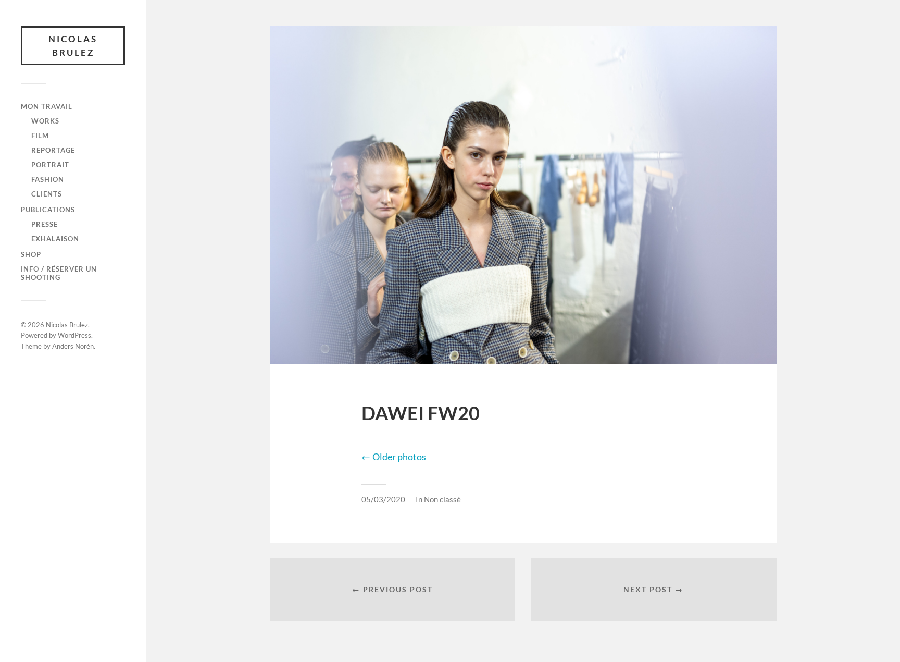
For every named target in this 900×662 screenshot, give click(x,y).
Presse (44, 224)
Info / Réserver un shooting (59, 273)
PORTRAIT (50, 165)
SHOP (31, 254)
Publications (48, 209)
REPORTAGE (53, 150)
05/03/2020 (383, 499)
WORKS (45, 121)
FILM (40, 135)
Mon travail (46, 106)
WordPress (74, 335)
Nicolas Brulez (72, 45)
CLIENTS (46, 194)
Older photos (393, 456)
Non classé (442, 499)
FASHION (47, 179)
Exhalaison (55, 239)
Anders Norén (73, 346)
